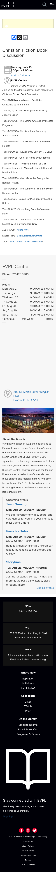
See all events (45, 588)
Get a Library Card (28, 729)
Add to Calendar (21, 75)
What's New (28, 672)
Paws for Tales (17, 531)
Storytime (13, 562)
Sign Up (8, 816)
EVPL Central (19, 80)
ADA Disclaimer (28, 865)
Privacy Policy (28, 851)
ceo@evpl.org (38, 659)
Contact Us (28, 841)
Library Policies (28, 846)
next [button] (49, 319)
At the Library (28, 719)
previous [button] (8, 319)
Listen (28, 701)
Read (28, 711)
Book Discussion (33, 241)
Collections (28, 695)
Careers (28, 860)
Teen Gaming (16, 504)
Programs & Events (28, 734)
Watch (28, 706)
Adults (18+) (22, 230)
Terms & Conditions (28, 855)
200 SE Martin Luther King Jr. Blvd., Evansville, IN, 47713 (31, 396)
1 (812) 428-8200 (28, 611)
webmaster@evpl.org (36, 655)
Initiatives (28, 683)
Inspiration (28, 678)
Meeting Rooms (28, 724)
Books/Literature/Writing (29, 235)
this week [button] (27, 319)
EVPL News (28, 688)
